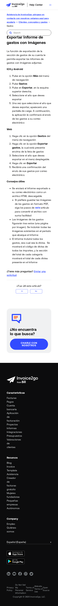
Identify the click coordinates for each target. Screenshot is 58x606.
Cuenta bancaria (12, 407)
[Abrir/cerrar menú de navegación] (50, 5)
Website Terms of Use (38, 589)
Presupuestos (12, 435)
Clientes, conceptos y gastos (33, 22)
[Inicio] (15, 5)
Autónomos (12, 508)
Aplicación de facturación (12, 417)
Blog (9, 462)
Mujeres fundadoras (12, 495)
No (36, 291)
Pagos (10, 401)
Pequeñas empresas (12, 502)
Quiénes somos (11, 529)
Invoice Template (12, 468)
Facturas (11, 398)
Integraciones (12, 432)
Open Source (46, 588)
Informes (12, 428)
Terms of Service (30, 588)
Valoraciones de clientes (12, 443)
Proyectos (12, 424)
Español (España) (16, 542)
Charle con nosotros (29, 344)
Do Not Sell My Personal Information (20, 589)
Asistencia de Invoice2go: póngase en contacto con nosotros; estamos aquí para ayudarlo (28, 18)
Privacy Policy (10, 588)
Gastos (10, 26)
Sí (22, 291)
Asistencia (12, 474)
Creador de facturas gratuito (11, 484)
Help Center (36, 4)
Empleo (11, 523)
